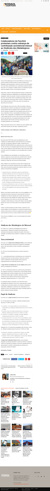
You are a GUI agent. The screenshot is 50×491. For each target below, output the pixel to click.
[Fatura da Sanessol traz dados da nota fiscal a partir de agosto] (27, 409)
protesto (10, 354)
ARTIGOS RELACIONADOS (7, 388)
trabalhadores (27, 354)
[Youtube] (48, 1)
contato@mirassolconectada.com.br (21, 484)
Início (2, 28)
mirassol (6, 354)
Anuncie (32, 488)
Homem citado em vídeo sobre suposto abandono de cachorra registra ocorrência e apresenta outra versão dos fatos (5, 417)
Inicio (2, 35)
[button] (47, 30)
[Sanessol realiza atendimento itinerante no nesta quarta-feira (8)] (16, 443)
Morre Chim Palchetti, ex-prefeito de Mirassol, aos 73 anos (15, 401)
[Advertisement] (25, 17)
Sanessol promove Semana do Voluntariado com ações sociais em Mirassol (5, 401)
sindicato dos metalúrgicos (19, 354)
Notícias (7, 28)
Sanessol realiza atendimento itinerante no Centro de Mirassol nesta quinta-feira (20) (27, 401)
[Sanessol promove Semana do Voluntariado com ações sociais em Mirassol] (5, 394)
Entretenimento (36, 28)
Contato (36, 488)
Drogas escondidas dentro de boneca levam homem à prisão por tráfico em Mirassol (5, 434)
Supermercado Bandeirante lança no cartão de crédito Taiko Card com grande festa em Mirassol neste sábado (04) (27, 451)
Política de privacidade (26, 489)
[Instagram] (44, 1)
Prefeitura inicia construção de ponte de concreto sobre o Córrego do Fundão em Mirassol (16, 434)
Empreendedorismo (17, 28)
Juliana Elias (5, 50)
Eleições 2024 (4, 31)
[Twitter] (46, 1)
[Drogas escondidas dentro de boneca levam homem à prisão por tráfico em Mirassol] (5, 427)
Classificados (12, 31)
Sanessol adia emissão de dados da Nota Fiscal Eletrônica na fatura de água (16, 416)
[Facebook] (42, 1)
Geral (7, 38)
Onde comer (27, 28)
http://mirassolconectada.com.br (17, 376)
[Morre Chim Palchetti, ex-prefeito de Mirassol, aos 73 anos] (16, 394)
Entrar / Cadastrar (28, 0)
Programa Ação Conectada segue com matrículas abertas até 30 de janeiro (8, 367)
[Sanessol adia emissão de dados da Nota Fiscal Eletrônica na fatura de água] (16, 409)
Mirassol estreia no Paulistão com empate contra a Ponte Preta (25, 366)
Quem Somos (27, 488)
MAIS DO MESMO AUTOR (21, 388)
